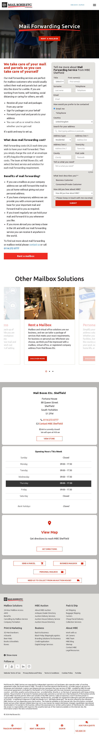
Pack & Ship (72, 605)
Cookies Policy (67, 673)
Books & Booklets (11, 641)
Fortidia (78, 673)
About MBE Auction (43, 610)
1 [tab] (46, 371)
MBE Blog (70, 641)
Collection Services (73, 622)
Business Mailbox (68, 563)
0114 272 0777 (11, 248)
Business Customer (64, 180)
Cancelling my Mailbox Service (16, 619)
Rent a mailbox (25, 256)
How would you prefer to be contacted (71, 104)
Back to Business (42, 633)
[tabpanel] (49, 326)
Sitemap (69, 644)
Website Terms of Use (12, 673)
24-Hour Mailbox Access (13, 610)
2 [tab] (49, 371)
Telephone (61, 113)
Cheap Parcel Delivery (74, 619)
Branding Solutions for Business (48, 638)
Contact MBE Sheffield (51, 423)
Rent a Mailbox (49, 38)
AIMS (6, 613)
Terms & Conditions (51, 673)
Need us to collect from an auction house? (49, 580)
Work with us (71, 633)
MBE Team (70, 638)
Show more (11, 655)
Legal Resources (72, 650)
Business (39, 628)
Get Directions (49, 549)
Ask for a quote (87, 725)
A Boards (7, 636)
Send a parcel (28, 563)
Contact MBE (71, 647)
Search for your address (64, 126)
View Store (49, 439)
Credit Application (42, 641)
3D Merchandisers (11, 633)
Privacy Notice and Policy (32, 673)
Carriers (69, 616)
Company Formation (12, 622)
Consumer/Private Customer (69, 184)
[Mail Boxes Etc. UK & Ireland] (17, 5)
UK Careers (70, 636)
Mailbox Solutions (13, 605)
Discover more (37, 359)
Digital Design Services (44, 644)
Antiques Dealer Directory (45, 613)
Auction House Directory (45, 622)
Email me (60, 109)
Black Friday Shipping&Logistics (47, 636)
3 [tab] (52, 371)
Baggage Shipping (73, 613)
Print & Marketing (13, 628)
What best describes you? (65, 176)
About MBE (72, 628)
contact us (34, 244)
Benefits (7, 616)
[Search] (80, 731)
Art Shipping (71, 610)
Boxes (6, 644)
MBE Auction (41, 605)
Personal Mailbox (49, 572)
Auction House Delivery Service (47, 619)
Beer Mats (8, 638)
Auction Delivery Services (45, 616)
